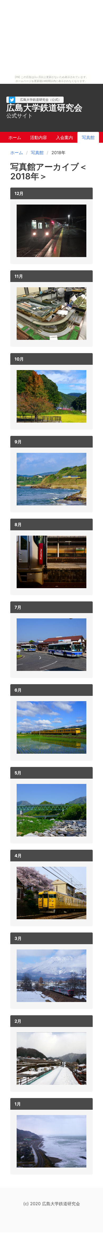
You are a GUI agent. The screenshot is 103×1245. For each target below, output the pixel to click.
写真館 (37, 152)
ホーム (16, 152)
